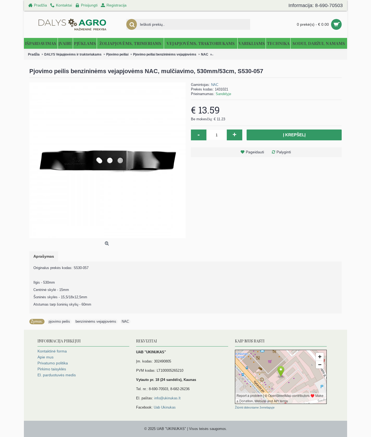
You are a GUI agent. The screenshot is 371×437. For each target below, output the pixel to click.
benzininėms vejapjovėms (96, 321)
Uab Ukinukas (165, 407)
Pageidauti (255, 152)
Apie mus (45, 357)
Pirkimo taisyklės (51, 369)
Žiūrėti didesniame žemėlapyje (255, 407)
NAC (214, 85)
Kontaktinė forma (52, 351)
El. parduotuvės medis (56, 375)
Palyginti (283, 152)
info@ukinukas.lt (167, 398)
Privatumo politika (52, 363)
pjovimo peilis (59, 321)
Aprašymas (43, 256)
